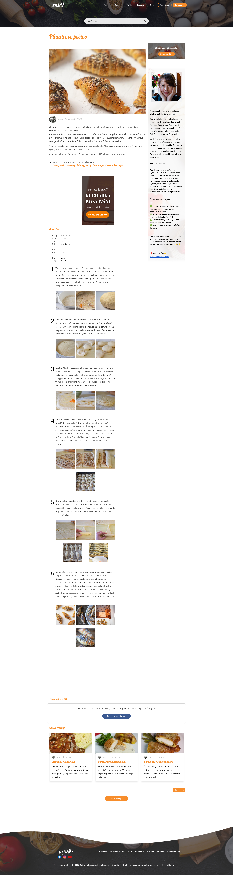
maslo (63, 261)
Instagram (64, 857)
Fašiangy (80, 165)
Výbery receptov (117, 851)
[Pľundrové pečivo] (97, 78)
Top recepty (102, 851)
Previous (176, 790)
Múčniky (71, 165)
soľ (62, 249)
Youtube (70, 857)
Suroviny (141, 5)
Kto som (150, 851)
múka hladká (66, 235)
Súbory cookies (173, 851)
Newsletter (139, 851)
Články (129, 5)
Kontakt (160, 851)
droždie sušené (67, 244)
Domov (107, 5)
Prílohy (55, 165)
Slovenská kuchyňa (114, 165)
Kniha (152, 5)
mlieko (63, 238)
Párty (88, 165)
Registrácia (164, 5)
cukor (63, 252)
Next (182, 790)
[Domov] (57, 5)
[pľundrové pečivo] (85, 638)
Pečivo (63, 165)
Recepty (118, 5)
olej (62, 241)
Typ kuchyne (98, 165)
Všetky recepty (116, 798)
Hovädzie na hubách (63, 761)
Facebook (59, 857)
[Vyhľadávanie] (146, 21)
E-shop (129, 851)
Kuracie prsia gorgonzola (112, 761)
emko (60, 119)
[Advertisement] (97, 676)
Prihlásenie (179, 5)
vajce (63, 258)
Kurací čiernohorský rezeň (158, 761)
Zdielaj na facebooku (116, 716)
